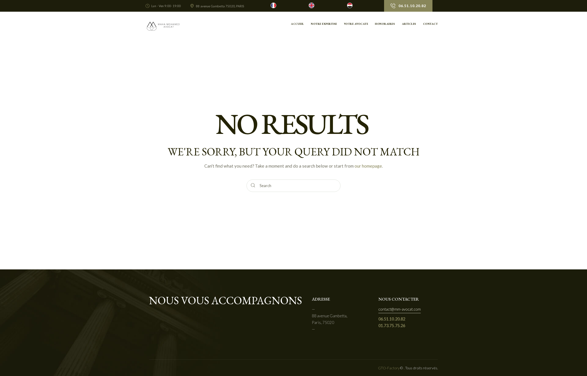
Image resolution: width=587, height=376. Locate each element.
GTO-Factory (389, 368)
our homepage (368, 166)
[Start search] (253, 186)
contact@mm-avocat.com (399, 309)
